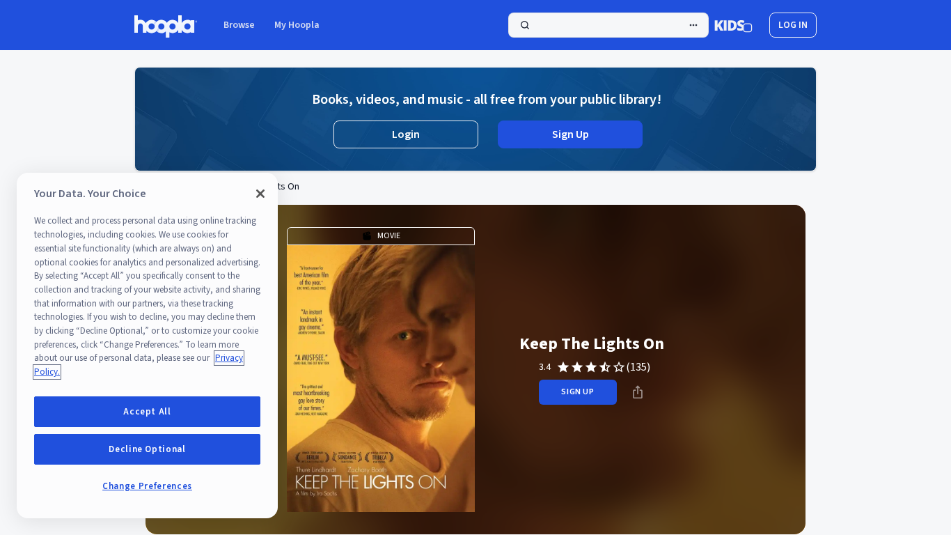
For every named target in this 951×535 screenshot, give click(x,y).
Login (406, 134)
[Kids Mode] (733, 25)
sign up (577, 392)
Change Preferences (147, 486)
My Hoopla (297, 25)
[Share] (638, 392)
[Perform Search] (608, 25)
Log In (793, 25)
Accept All (147, 411)
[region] (147, 345)
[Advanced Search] (693, 25)
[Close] (260, 193)
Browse (239, 25)
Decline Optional (147, 449)
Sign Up (570, 134)
